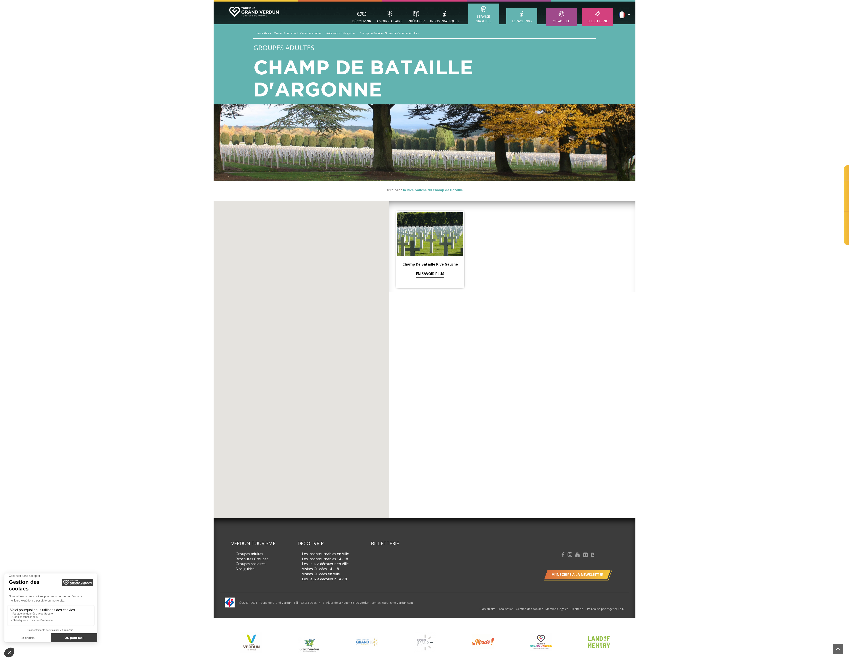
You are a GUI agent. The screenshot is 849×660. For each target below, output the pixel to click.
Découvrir (361, 21)
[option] (251, 645)
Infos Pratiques (444, 21)
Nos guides (245, 568)
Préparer (416, 21)
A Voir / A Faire (389, 21)
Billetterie (597, 21)
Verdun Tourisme (253, 543)
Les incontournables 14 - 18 (325, 558)
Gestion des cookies (530, 609)
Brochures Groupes (252, 558)
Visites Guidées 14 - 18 (320, 568)
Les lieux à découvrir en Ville (325, 563)
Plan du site (488, 609)
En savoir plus (430, 273)
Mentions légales (557, 609)
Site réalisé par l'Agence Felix (604, 609)
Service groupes (483, 18)
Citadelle (561, 21)
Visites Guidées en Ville (321, 573)
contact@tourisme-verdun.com (392, 603)
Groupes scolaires (251, 563)
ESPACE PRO (522, 21)
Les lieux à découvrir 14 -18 (324, 579)
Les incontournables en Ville (325, 553)
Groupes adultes (249, 553)
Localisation (506, 609)
